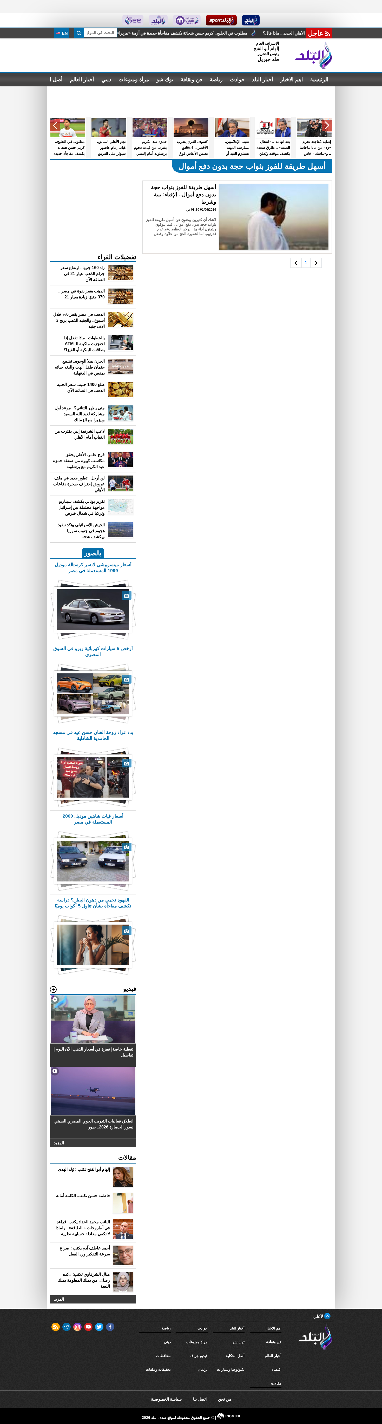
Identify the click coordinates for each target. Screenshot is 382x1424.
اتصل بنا (200, 1399)
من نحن (224, 1399)
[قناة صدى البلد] (251, 20)
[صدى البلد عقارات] (158, 20)
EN (64, 33)
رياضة (216, 79)
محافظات (163, 1356)
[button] (327, 125)
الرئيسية (319, 79)
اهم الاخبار (291, 79)
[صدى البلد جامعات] (187, 20)
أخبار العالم (82, 79)
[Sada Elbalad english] (132, 20)
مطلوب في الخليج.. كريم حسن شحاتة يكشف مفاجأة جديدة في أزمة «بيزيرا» (268, 33)
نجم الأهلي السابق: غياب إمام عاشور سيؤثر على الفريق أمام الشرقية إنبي (124, 33)
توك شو (164, 79)
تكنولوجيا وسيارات (231, 1369)
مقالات (276, 1383)
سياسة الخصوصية (166, 1399)
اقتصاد (276, 1369)
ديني (106, 79)
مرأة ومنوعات (133, 79)
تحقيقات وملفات (158, 1369)
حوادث (237, 79)
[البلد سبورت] (221, 20)
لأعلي (318, 1316)
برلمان (203, 1369)
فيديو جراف (199, 1356)
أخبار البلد (262, 79)
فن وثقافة (191, 79)
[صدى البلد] (313, 55)
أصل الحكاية (235, 1356)
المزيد (59, 1143)
